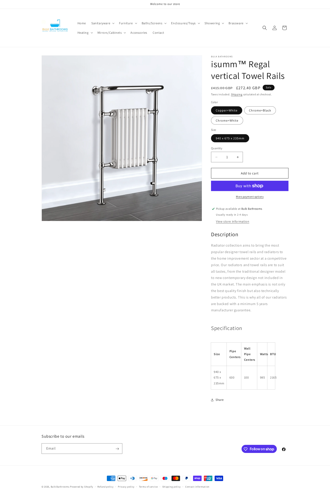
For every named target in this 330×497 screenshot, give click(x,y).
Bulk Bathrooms (60, 486)
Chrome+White (227, 120)
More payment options (250, 196)
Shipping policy (171, 486)
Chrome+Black (260, 110)
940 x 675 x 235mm (230, 138)
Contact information (197, 486)
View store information (232, 221)
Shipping (236, 94)
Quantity (216, 148)
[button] (102, 23)
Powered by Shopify (81, 486)
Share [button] (220, 400)
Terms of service (148, 486)
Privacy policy (126, 486)
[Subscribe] (117, 449)
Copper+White (227, 110)
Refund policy (105, 486)
